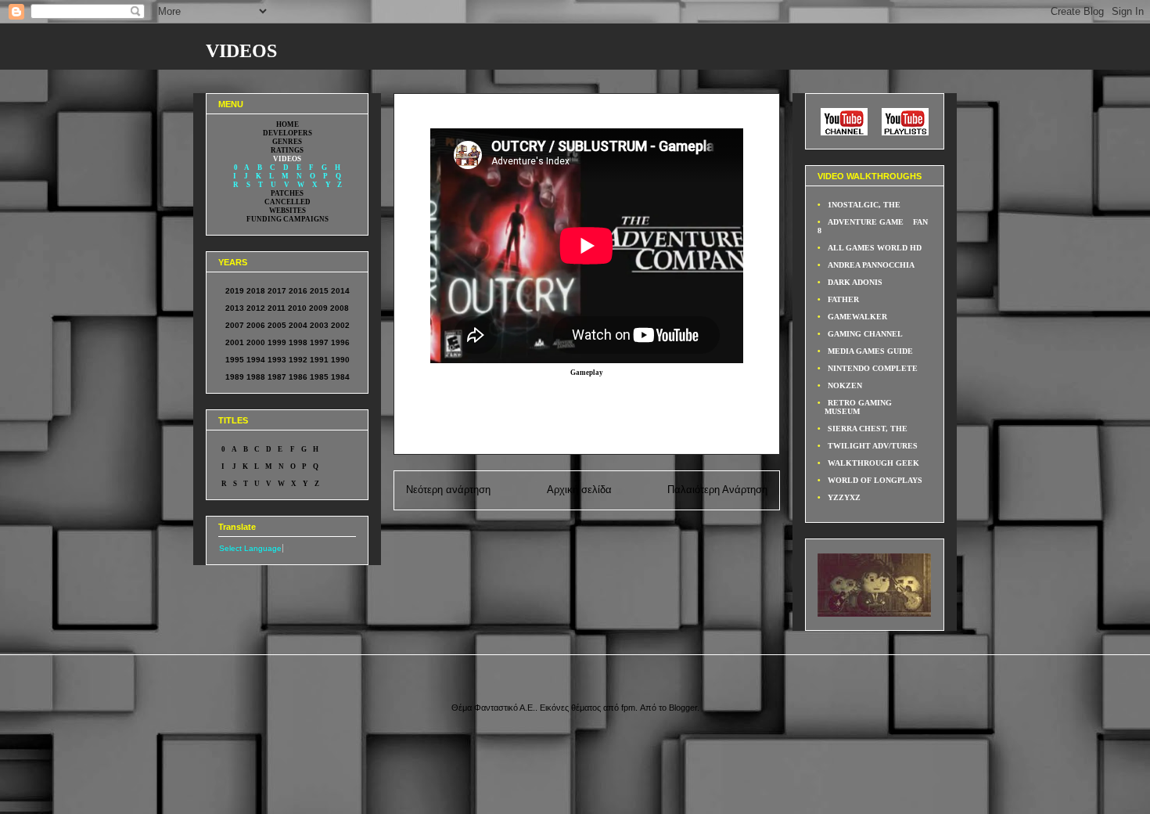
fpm (628, 707)
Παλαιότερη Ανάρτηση (717, 489)
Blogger (683, 707)
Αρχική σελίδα (579, 489)
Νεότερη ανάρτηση (448, 489)
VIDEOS (241, 51)
